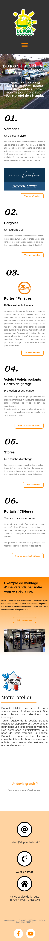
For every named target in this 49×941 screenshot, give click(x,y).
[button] (24, 45)
